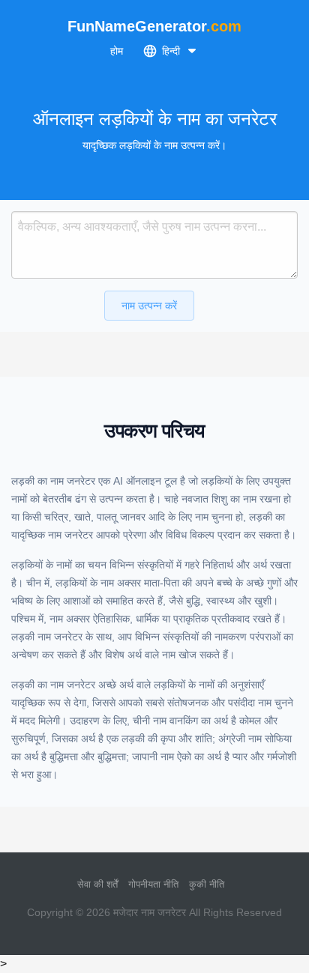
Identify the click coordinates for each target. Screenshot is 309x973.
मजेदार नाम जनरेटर (149, 912)
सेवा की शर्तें (97, 884)
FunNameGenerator (155, 26)
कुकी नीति (206, 884)
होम (116, 51)
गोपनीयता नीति (153, 884)
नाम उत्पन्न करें (149, 306)
